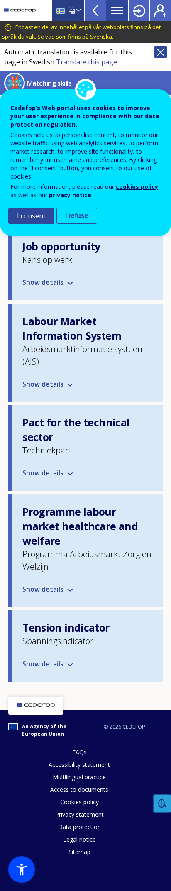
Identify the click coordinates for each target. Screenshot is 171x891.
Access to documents (79, 789)
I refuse (76, 215)
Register (160, 10)
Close (160, 52)
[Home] (20, 10)
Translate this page (86, 61)
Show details (43, 384)
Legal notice (79, 839)
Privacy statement (79, 814)
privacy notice (70, 195)
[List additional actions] (77, 10)
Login (139, 10)
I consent (31, 215)
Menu (117, 10)
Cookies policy (79, 802)
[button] (21, 869)
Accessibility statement (79, 765)
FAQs (79, 752)
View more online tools (95, 10)
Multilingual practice (79, 777)
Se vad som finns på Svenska (74, 36)
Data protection (79, 827)
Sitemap (79, 852)
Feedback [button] (162, 804)
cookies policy (137, 187)
